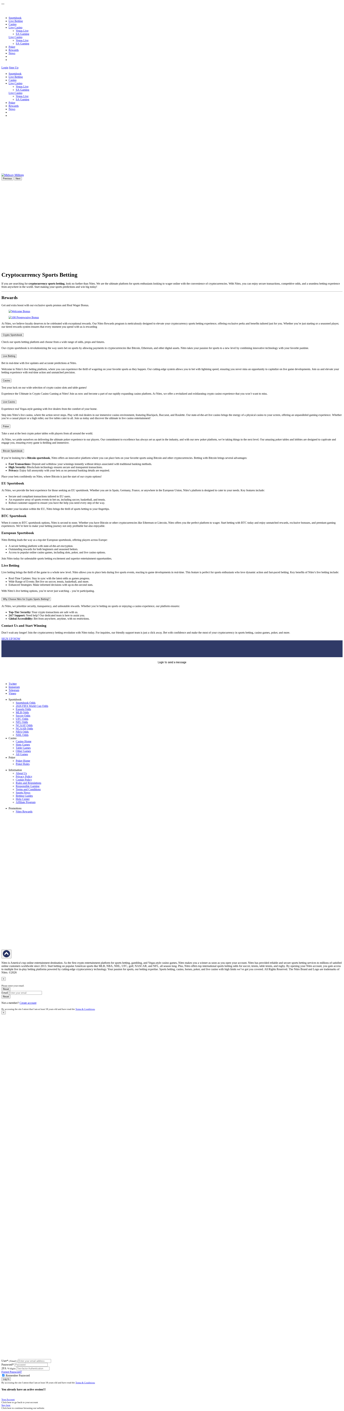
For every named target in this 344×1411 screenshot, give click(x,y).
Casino (12, 24)
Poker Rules (23, 763)
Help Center (23, 799)
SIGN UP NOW (10, 638)
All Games (22, 754)
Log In (6, 1379)
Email (4, 992)
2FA (3, 1368)
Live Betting (16, 21)
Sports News (23, 792)
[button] (21, 67)
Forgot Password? (11, 1371)
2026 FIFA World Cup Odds (32, 705)
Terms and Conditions (28, 789)
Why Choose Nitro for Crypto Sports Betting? (26, 599)
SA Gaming (22, 33)
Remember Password (18, 1375)
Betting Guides (24, 795)
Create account (28, 1002)
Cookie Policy (24, 779)
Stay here (5, 1405)
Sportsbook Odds (25, 702)
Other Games (23, 751)
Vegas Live (22, 30)
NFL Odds (22, 722)
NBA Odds (22, 731)
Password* (7, 1364)
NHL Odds (22, 734)
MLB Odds (22, 712)
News (12, 53)
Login (4, 67)
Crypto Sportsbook (12, 335)
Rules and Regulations (28, 782)
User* (9, 1360)
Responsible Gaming (27, 786)
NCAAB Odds (24, 728)
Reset (6, 989)
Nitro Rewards (24, 811)
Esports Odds (23, 709)
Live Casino (15, 37)
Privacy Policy (24, 776)
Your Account (8, 1399)
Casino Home (23, 741)
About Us (21, 773)
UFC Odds (22, 718)
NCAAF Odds (24, 725)
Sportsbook (15, 17)
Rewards (14, 50)
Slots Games (23, 744)
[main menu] (2, 3)
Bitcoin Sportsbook (13, 451)
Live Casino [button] (15, 27)
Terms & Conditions (85, 1009)
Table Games (23, 747)
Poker (12, 46)
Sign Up (13, 67)
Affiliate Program (25, 802)
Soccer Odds (23, 715)
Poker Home (23, 760)
